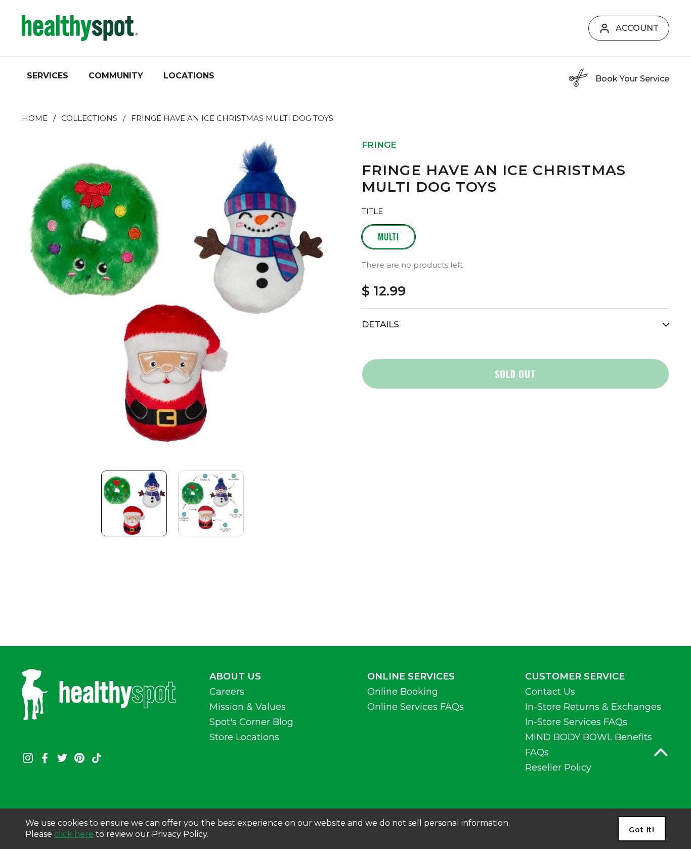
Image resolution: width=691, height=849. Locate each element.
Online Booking (402, 691)
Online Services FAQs (415, 706)
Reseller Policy (558, 767)
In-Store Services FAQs (576, 722)
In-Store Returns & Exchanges (593, 706)
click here (74, 834)
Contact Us (550, 691)
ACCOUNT (637, 28)
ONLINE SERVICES (411, 676)
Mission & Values (247, 706)
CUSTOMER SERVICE (575, 676)
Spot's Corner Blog (251, 722)
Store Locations (244, 737)
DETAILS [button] (380, 324)
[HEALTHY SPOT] (80, 28)
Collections (89, 118)
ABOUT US (235, 676)
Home (35, 118)
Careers (226, 691)
